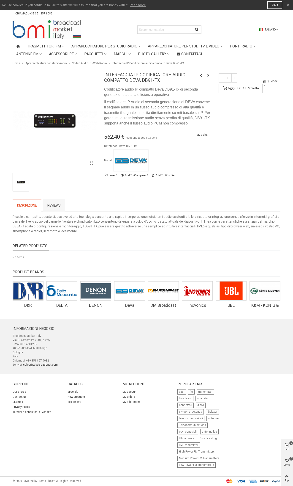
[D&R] (28, 291)
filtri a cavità (186, 438)
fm (191, 391)
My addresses (131, 401)
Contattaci (191, 54)
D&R (28, 305)
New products (76, 396)
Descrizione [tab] (27, 205)
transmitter (205, 391)
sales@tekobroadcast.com (40, 364)
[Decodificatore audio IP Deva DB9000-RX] (208, 75)
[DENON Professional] (95, 291)
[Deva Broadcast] (129, 291)
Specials (73, 391)
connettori (185, 405)
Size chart (203, 134)
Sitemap (18, 401)
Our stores (19, 391)
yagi (181, 391)
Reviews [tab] (54, 205)
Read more (138, 5)
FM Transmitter (188, 445)
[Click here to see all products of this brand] (131, 160)
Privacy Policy (21, 407)
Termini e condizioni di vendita (32, 412)
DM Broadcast (163, 305)
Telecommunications (192, 425)
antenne (213, 418)
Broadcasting (208, 438)
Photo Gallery (152, 54)
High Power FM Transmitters (197, 451)
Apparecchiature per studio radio (104, 46)
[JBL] (231, 291)
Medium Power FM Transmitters (199, 458)
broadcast (185, 398)
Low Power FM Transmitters (196, 465)
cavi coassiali (188, 431)
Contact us (20, 396)
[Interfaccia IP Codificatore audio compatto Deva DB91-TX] (91, 163)
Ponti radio (241, 46)
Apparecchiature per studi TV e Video (183, 46)
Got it (274, 4)
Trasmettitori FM (44, 46)
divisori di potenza (190, 411)
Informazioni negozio (33, 328)
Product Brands (28, 272)
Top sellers (74, 401)
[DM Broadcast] (163, 291)
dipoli (200, 405)
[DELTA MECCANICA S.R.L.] (61, 291)
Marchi (121, 54)
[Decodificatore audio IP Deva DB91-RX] (201, 75)
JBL (231, 305)
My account (129, 391)
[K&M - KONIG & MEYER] (265, 291)
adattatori (203, 398)
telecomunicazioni (191, 418)
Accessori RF (61, 54)
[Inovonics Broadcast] (197, 291)
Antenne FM (27, 54)
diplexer (212, 411)
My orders (128, 396)
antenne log (209, 431)
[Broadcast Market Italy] (47, 29)
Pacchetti (93, 54)
